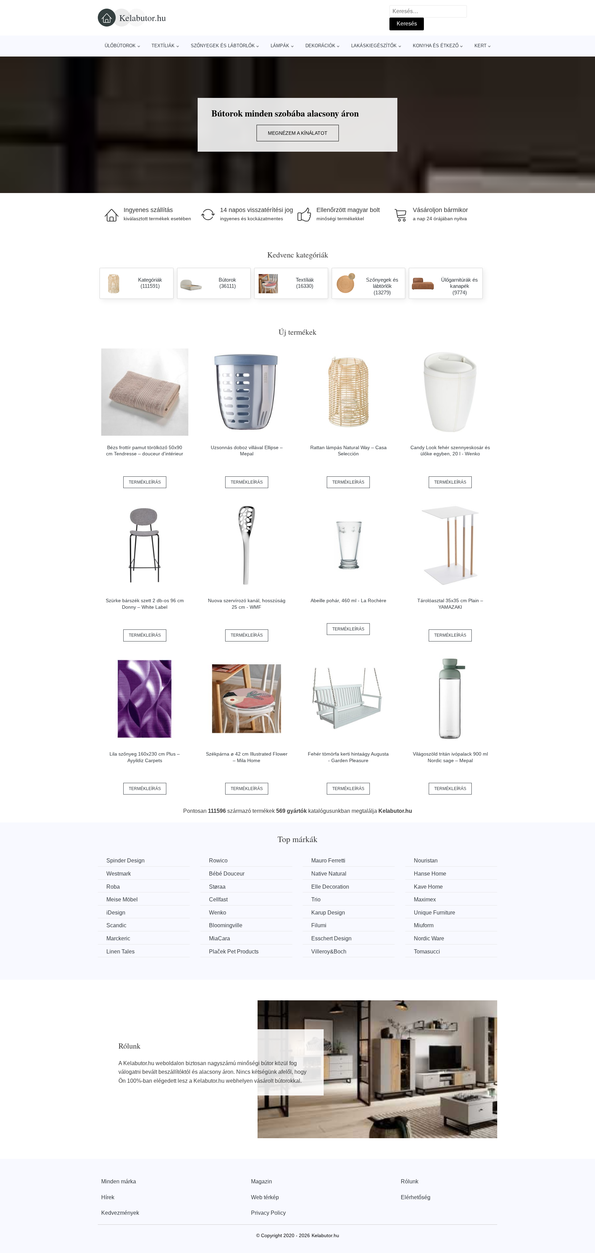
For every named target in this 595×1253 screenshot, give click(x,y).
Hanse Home (430, 874)
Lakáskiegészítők (374, 45)
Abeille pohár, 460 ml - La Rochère (348, 600)
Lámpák (280, 45)
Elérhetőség (415, 1197)
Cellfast (218, 899)
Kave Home (428, 887)
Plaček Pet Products (234, 951)
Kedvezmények (120, 1213)
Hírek (107, 1197)
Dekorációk (320, 45)
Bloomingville (225, 925)
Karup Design (328, 913)
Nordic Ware (429, 938)
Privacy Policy (268, 1213)
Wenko (217, 913)
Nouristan (426, 860)
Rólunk (409, 1181)
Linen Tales (120, 951)
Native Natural (328, 874)
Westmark (118, 874)
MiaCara (219, 938)
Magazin (261, 1181)
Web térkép (265, 1197)
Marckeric (118, 938)
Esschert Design (331, 938)
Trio (316, 899)
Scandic (116, 925)
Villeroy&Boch (328, 951)
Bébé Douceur (226, 874)
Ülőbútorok (120, 45)
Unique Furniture (434, 913)
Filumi (318, 925)
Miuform (424, 925)
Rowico (218, 860)
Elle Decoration (330, 887)
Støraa (217, 887)
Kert (480, 45)
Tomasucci (427, 951)
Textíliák (163, 45)
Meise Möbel (122, 899)
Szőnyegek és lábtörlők (223, 45)
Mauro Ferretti (328, 860)
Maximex (425, 899)
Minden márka (118, 1181)
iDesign (115, 913)
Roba (113, 887)
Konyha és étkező (436, 45)
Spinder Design (125, 860)
